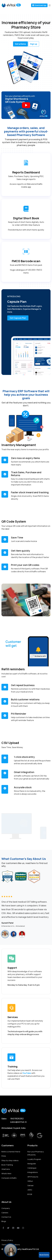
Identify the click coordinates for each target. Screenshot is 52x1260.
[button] (49, 5)
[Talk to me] (10, 1250)
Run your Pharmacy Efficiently (35, 1153)
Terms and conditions (10, 1244)
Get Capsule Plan (18, 318)
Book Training (7, 1165)
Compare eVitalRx (9, 1178)
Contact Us (6, 1217)
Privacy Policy (7, 1240)
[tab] (5, 934)
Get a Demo (20, 44)
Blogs (3, 1221)
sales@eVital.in (18, 1121)
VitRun (30, 1181)
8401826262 (17, 1118)
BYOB (29, 1194)
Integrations (32, 1172)
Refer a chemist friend (10, 1151)
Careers (4, 1212)
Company (5, 1208)
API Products (32, 1176)
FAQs (3, 1156)
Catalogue (31, 1168)
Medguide (31, 1163)
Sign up (33, 44)
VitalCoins (5, 1169)
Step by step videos (10, 1160)
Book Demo (44, 1255)
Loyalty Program (34, 1159)
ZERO (29, 1190)
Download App (40, 5)
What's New (6, 1173)
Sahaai (30, 1185)
